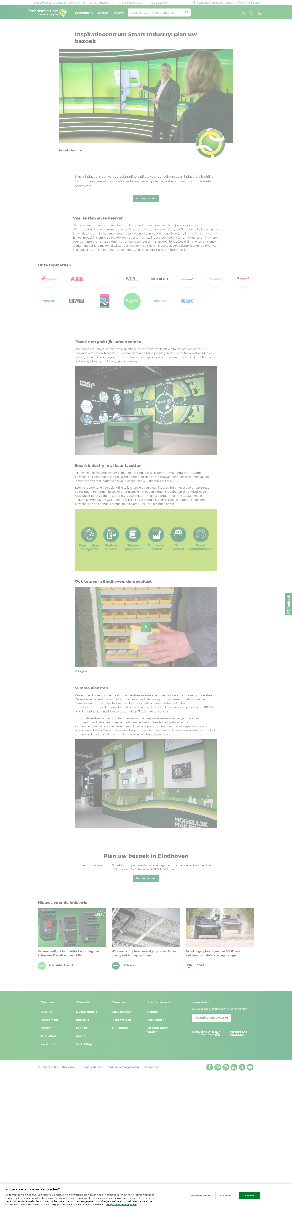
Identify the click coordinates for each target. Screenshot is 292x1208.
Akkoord (250, 1195)
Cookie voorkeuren (199, 1195)
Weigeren (225, 1195)
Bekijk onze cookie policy (121, 1204)
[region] (146, 1196)
